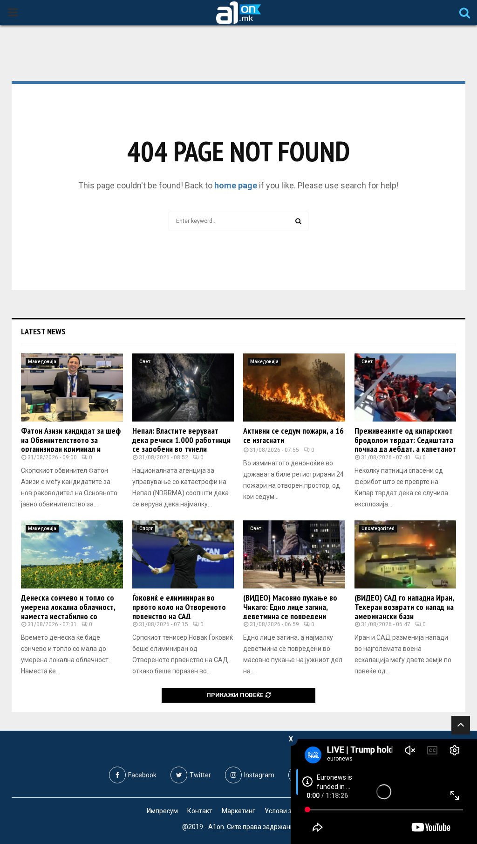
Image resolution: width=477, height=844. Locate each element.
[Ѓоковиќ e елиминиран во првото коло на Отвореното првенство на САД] (183, 554)
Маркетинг (238, 811)
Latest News (43, 331)
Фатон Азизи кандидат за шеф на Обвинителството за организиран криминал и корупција (71, 444)
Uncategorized (378, 528)
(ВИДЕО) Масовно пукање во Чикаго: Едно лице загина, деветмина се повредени (290, 607)
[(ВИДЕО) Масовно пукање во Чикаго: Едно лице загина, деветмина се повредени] (294, 554)
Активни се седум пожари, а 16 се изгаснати (293, 435)
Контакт (199, 811)
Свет (144, 361)
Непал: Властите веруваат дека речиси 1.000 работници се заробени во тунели (181, 440)
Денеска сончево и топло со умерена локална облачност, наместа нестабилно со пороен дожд (68, 611)
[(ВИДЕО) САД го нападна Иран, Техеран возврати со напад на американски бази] (405, 554)
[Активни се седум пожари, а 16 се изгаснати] (294, 387)
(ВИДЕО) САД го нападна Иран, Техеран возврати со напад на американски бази (404, 607)
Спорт (146, 528)
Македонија (42, 361)
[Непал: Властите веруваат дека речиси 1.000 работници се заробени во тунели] (183, 387)
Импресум (162, 811)
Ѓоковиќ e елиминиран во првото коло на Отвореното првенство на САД (179, 607)
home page (235, 185)
